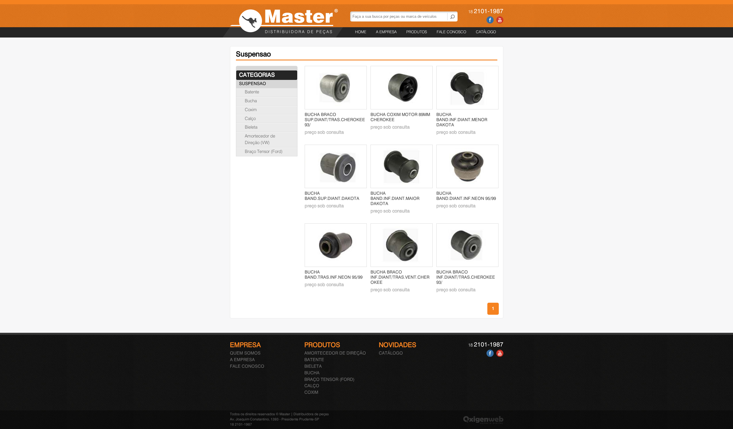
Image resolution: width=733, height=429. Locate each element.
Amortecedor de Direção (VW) (260, 139)
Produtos (416, 32)
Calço (250, 119)
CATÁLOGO (486, 32)
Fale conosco (451, 32)
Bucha (251, 101)
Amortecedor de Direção (335, 353)
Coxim (251, 110)
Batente (252, 92)
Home (360, 32)
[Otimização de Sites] (483, 422)
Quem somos (245, 353)
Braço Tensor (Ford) (264, 152)
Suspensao (252, 84)
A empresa (386, 32)
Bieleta (251, 127)
